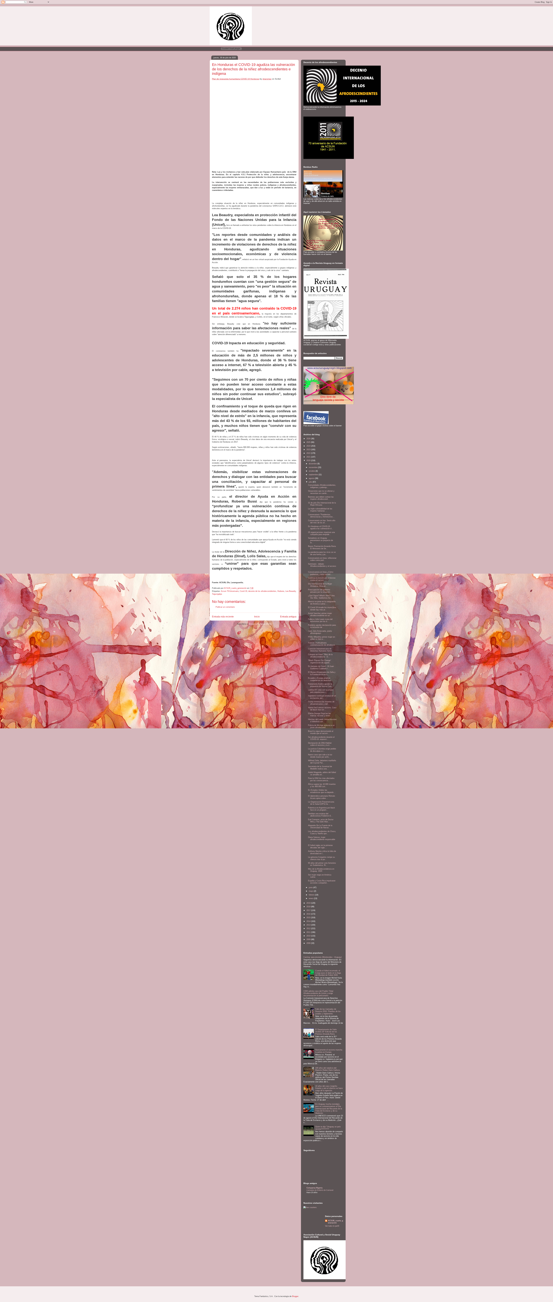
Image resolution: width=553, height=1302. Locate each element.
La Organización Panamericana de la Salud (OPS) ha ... (321, 803)
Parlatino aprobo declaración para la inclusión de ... (322, 626)
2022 (308, 453)
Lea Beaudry (290, 591)
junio (311, 887)
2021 (308, 457)
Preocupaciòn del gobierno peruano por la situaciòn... (320, 591)
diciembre (313, 464)
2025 (308, 442)
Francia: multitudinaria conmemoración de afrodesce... (322, 644)
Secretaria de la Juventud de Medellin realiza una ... (320, 767)
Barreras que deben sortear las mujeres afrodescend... (321, 498)
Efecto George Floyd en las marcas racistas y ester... (320, 714)
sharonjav (267, 79)
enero (311, 898)
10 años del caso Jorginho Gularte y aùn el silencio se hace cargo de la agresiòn (329, 1088)
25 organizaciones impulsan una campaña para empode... (321, 533)
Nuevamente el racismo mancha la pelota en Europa (328, 1051)
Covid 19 (243, 591)
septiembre (314, 474)
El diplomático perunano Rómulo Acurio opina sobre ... (321, 797)
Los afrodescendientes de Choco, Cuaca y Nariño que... (322, 832)
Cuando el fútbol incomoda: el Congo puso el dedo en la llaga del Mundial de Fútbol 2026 (328, 973)
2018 (308, 907)
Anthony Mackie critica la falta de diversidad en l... (322, 852)
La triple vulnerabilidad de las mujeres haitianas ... (320, 510)
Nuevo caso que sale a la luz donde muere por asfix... (320, 756)
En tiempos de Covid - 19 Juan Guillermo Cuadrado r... (321, 667)
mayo (311, 891)
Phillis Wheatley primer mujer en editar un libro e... (321, 638)
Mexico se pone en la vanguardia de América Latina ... (322, 602)
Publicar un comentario (225, 607)
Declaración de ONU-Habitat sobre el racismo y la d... (320, 744)
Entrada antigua (288, 616)
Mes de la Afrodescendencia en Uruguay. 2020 (321, 870)
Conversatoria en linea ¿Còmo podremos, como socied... (320, 573)
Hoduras (280, 591)
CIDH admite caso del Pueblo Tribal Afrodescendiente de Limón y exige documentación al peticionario (318, 993)
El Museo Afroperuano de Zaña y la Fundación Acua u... (321, 673)
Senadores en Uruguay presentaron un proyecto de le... (320, 540)
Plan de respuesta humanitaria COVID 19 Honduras (235, 79)
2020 (308, 460)
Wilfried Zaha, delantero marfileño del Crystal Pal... (322, 761)
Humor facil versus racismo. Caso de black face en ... (322, 708)
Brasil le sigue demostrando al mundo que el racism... (320, 732)
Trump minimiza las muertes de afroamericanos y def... (321, 703)
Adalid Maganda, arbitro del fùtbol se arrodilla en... (322, 773)
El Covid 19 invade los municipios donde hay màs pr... (322, 608)
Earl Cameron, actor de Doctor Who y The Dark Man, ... (320, 820)
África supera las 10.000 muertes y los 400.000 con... (322, 785)
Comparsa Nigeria (314, 1188)
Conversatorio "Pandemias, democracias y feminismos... (321, 515)
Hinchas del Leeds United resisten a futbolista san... (322, 720)
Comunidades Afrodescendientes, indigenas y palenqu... (322, 486)
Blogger (295, 1296)
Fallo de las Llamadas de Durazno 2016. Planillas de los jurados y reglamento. (328, 1011)
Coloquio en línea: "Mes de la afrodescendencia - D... (320, 655)
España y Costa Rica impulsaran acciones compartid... (321, 882)
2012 (308, 928)
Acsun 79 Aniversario (230, 591)
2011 (308, 932)
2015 (308, 917)
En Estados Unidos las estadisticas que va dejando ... (322, 791)
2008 (308, 943)
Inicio (257, 616)
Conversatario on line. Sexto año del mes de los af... (321, 521)
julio (311, 482)
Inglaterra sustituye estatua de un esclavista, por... (322, 697)
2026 (308, 439)
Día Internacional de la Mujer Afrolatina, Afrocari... (320, 585)
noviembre (313, 467)
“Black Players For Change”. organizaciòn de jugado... (320, 661)
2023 (308, 449)
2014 (308, 921)
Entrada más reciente (223, 616)
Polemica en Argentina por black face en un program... (321, 809)
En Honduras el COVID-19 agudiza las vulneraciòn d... (320, 527)
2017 (308, 910)
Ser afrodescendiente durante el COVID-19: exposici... (321, 738)
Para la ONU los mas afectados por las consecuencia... (321, 779)
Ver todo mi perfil (332, 1226)
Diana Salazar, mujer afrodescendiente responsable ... (321, 839)
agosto (312, 478)
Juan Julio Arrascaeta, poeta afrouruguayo (320, 632)
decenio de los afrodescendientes (262, 591)
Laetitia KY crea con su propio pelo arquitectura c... (320, 691)
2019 (308, 903)
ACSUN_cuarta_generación (335, 1222)
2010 (308, 936)
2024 (308, 446)
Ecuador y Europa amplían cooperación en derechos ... (320, 679)
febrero (312, 895)
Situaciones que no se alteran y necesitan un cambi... (321, 492)
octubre (312, 471)
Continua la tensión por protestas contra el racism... (322, 579)
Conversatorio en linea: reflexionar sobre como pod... (322, 559)
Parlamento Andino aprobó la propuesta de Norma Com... (320, 685)
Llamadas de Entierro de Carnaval (319, 1190)
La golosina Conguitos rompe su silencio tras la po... (321, 858)
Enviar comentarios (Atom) (260, 624)
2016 (308, 914)
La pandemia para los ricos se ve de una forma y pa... (322, 553)
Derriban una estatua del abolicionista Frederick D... (320, 815)
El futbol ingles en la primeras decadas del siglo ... (320, 846)
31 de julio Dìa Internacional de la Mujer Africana (322, 504)
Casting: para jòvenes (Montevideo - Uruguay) (322, 957)
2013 (308, 925)
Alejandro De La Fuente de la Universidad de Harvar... (320, 826)
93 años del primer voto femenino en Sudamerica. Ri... (322, 864)
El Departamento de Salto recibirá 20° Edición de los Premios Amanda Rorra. (326, 1031)
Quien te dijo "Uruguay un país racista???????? (328, 1128)
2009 (308, 939)
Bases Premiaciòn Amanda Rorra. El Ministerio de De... (322, 547)
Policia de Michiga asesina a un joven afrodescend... (321, 726)
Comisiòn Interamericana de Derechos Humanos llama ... (321, 650)
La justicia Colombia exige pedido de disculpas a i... (322, 750)
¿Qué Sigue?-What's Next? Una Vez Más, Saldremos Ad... (321, 597)
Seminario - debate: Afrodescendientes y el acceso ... (322, 566)
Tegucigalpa (217, 594)
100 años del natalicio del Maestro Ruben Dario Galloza (327, 1069)
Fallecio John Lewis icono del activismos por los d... (320, 620)
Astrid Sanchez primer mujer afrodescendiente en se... (320, 614)
